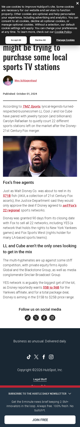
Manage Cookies (65, 40)
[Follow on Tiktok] (28, 318)
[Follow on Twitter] (36, 318)
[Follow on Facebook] (44, 318)
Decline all (40, 40)
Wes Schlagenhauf (26, 80)
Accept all (16, 40)
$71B (7, 195)
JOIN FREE (40, 419)
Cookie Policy (63, 32)
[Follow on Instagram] (52, 318)
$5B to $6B (51, 287)
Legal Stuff (40, 379)
